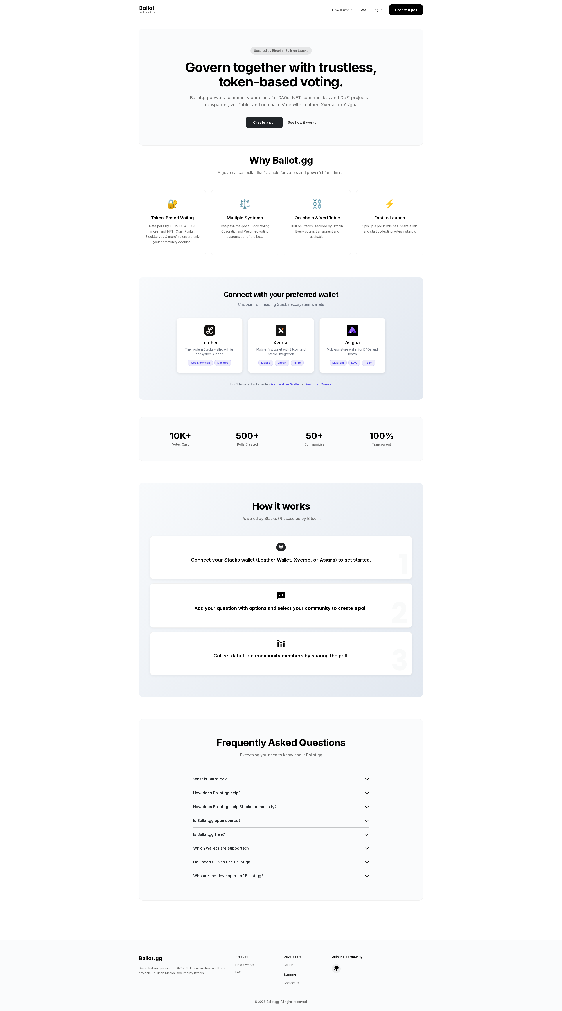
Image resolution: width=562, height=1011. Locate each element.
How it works (342, 10)
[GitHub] (336, 968)
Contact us (291, 983)
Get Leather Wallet (285, 384)
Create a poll (406, 10)
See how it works (302, 122)
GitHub (288, 965)
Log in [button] (377, 10)
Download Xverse (318, 384)
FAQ (362, 10)
